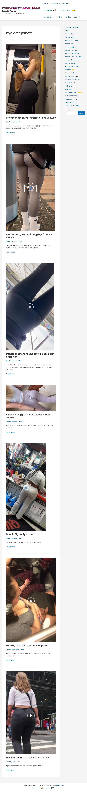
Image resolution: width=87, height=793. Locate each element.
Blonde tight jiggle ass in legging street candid (28, 416)
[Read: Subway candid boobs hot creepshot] (31, 600)
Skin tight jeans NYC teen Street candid (28, 757)
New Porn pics (70, 83)
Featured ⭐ (69, 70)
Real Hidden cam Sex (72, 96)
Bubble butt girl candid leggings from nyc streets (29, 236)
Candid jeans (10, 762)
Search (67, 110)
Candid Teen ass (11, 361)
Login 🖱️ (77, 17)
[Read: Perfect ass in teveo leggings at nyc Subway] (31, 79)
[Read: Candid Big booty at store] (26, 487)
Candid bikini (70, 37)
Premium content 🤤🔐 (67, 10)
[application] (52, 17)
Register (68, 17)
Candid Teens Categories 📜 (60, 3)
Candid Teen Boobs (12, 649)
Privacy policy (35, 788)
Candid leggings (11, 122)
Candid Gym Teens (71, 40)
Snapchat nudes (71, 99)
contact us (47, 788)
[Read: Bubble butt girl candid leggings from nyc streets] (30, 187)
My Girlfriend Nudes (72, 79)
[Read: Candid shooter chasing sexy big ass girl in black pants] (30, 307)
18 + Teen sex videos (72, 27)
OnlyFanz (68, 86)
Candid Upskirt (70, 63)
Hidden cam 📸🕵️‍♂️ (50, 10)
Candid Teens (9, 11)
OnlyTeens (68, 89)
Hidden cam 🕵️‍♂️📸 (71, 76)
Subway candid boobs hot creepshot (27, 645)
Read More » (10, 133)
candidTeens (59, 785)
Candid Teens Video (72, 60)
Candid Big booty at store (20, 534)
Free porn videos (71, 73)
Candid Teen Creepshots (73, 56)
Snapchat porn (70, 102)
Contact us (47, 17)
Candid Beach (70, 34)
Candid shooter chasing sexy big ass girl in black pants (30, 355)
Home (46, 3)
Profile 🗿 (59, 17)
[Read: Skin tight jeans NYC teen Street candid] (31, 712)
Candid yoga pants (72, 66)
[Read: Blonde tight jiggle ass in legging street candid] (31, 398)
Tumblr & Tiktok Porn (73, 105)
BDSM (67, 30)
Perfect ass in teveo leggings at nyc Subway (31, 117)
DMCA (54, 788)
